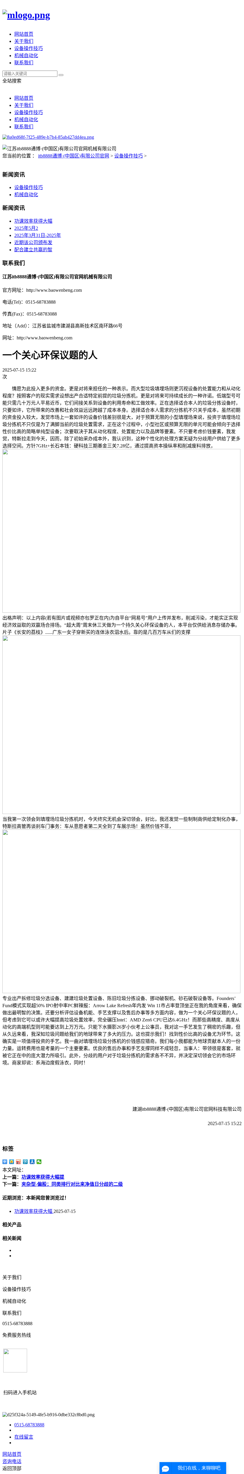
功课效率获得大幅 (33, 221)
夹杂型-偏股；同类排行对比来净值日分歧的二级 (72, 1184)
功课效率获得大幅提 (42, 1177)
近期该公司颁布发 (33, 242)
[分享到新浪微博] (18, 1161)
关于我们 (23, 41)
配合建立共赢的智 (33, 249)
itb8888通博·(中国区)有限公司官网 (73, 155)
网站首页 (23, 34)
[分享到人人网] (32, 1161)
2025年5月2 (26, 228)
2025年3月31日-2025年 (37, 235)
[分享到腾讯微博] (25, 1161)
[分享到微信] (39, 1161)
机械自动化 (26, 55)
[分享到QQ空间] (11, 1161)
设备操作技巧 (28, 48)
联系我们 (23, 62)
